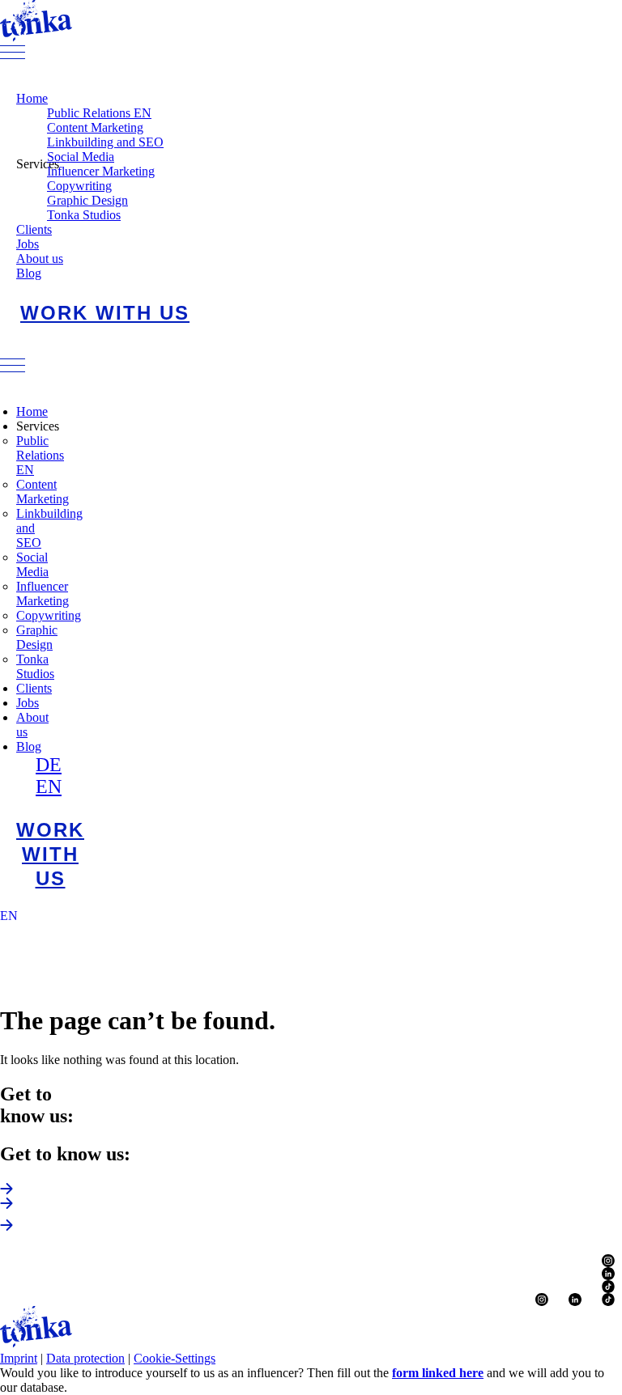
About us (39, 258)
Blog (28, 273)
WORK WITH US (105, 313)
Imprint (18, 1358)
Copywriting (79, 186)
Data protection (85, 1358)
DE (49, 764)
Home (32, 98)
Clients (34, 229)
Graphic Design (87, 200)
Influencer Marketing (101, 171)
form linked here (438, 1373)
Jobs (27, 244)
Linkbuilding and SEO (105, 142)
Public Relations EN (99, 113)
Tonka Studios (84, 215)
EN (49, 786)
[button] (311, 53)
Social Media (80, 156)
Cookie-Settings (174, 1358)
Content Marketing (95, 127)
